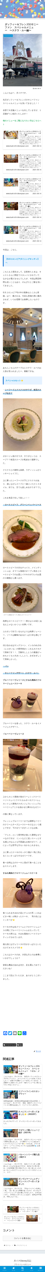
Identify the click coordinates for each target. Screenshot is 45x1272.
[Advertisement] (22, 1006)
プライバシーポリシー (22, 1264)
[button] (40, 626)
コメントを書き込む (22, 1238)
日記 (20, 1045)
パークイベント (10, 1045)
